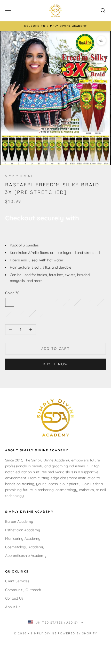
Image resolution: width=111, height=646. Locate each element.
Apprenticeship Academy (25, 555)
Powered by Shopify (77, 633)
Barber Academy (19, 521)
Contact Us (14, 598)
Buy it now (55, 364)
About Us (12, 606)
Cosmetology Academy (24, 547)
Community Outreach (23, 589)
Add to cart (55, 348)
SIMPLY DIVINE (19, 176)
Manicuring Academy (22, 538)
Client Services (17, 581)
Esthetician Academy (22, 530)
